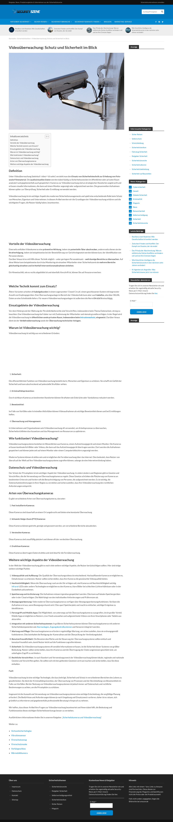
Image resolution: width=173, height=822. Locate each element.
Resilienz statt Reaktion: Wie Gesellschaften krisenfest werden (30, 30)
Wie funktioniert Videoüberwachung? (24, 155)
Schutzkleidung (138, 143)
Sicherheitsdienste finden (87, 22)
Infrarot (15, 586)
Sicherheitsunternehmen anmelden (152, 2)
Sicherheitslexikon (24, 39)
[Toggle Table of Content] (45, 136)
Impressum (16, 787)
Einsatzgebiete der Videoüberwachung (25, 149)
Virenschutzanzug (19, 740)
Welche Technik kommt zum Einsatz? (24, 146)
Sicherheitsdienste (139, 165)
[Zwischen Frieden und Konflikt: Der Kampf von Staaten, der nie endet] (50, 29)
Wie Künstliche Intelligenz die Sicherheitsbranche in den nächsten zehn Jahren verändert (145, 30)
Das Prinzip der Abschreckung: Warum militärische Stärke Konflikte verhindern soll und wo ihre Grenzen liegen (107, 30)
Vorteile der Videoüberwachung (22, 143)
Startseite (12, 39)
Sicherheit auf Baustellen (141, 174)
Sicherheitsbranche (60, 22)
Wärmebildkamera (19, 753)
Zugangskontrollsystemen (61, 627)
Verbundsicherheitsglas (21, 731)
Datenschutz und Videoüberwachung (24, 158)
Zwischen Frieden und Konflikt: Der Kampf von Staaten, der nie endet (68, 30)
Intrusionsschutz (87, 317)
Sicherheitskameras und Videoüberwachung (82, 717)
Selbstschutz (137, 139)
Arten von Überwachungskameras (23, 161)
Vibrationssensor (18, 735)
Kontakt (15, 795)
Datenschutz (17, 791)
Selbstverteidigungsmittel (62, 795)
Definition (14, 140)
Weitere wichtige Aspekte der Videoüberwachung (29, 164)
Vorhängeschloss (18, 748)
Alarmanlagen (43, 627)
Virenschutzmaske (19, 744)
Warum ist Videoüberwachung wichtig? (25, 152)
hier (156, 293)
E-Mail (133, 301)
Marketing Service (123, 22)
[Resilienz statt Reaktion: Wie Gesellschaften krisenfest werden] (11, 29)
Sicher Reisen (40, 22)
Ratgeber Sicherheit (20, 22)
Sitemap (15, 800)
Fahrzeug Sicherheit (139, 152)
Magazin (107, 22)
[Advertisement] (66, 224)
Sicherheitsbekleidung (140, 169)
